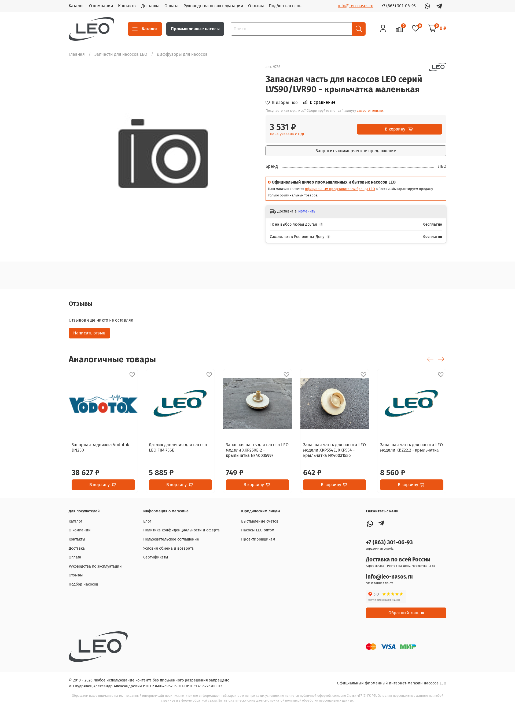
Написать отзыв (89, 333)
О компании (101, 5)
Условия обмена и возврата (168, 548)
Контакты (127, 5)
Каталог (76, 5)
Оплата (171, 5)
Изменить (306, 211)
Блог (147, 521)
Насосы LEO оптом (257, 530)
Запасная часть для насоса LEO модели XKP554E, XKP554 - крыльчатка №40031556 (334, 450)
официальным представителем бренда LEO (340, 189)
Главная (77, 54)
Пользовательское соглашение (171, 539)
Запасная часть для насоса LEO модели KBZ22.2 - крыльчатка (411, 447)
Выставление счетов (259, 521)
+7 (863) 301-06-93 (398, 5)
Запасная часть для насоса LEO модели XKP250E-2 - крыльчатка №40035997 (257, 450)
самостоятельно (370, 111)
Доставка (150, 5)
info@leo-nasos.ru (355, 5)
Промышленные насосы (195, 28)
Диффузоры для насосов (182, 54)
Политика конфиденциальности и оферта (181, 530)
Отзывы (256, 5)
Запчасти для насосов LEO (120, 54)
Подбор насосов (285, 5)
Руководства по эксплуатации (213, 5)
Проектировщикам (258, 539)
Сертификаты (155, 557)
